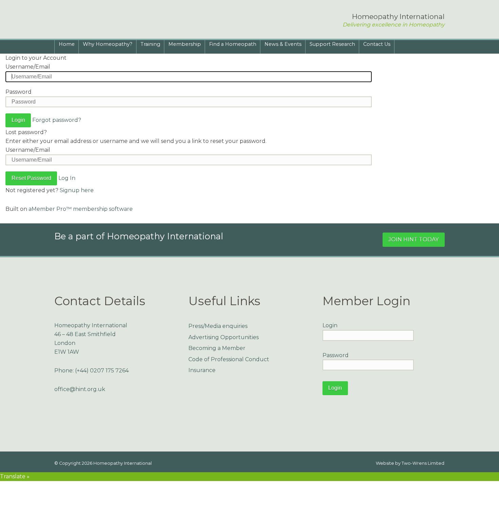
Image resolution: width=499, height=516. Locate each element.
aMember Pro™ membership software (81, 209)
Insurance (202, 370)
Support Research (332, 44)
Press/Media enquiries (217, 326)
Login (329, 325)
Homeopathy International (122, 463)
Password (18, 92)
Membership (184, 44)
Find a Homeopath (232, 44)
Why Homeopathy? (107, 44)
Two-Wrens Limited (423, 463)
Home (67, 44)
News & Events (282, 44)
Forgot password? (56, 120)
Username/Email (27, 66)
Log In (66, 178)
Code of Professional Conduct (228, 359)
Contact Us (376, 44)
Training (150, 44)
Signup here (77, 190)
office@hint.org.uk (79, 389)
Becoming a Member (216, 348)
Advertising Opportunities (223, 337)
